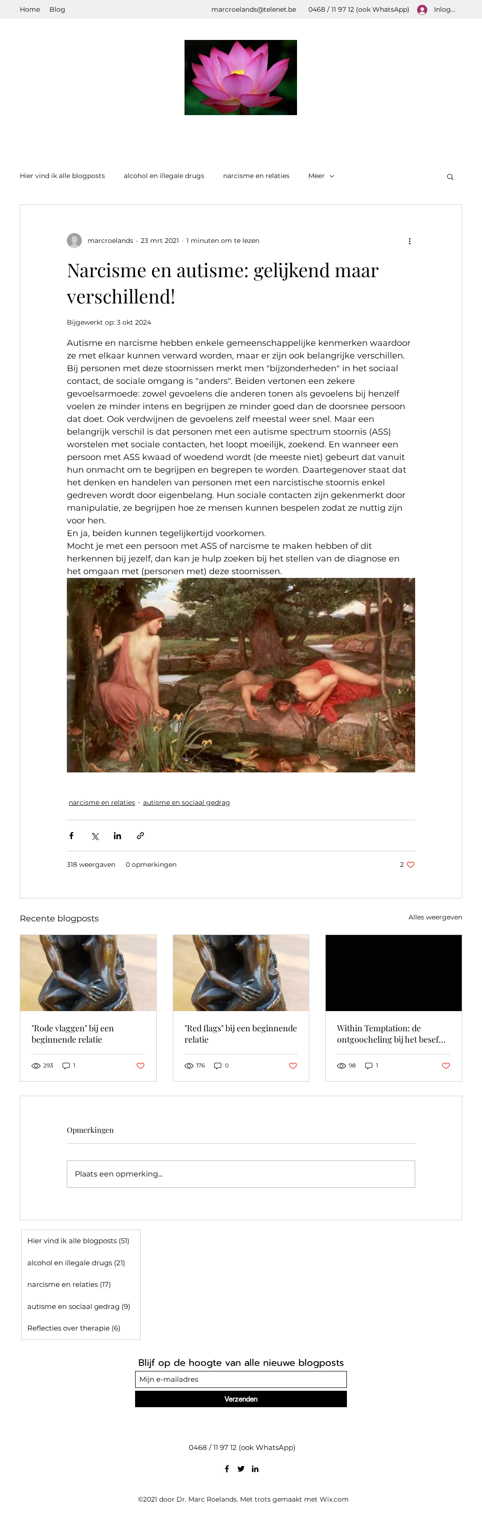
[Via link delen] (140, 835)
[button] (450, 176)
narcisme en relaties (256, 175)
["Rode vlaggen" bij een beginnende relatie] (88, 973)
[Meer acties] (409, 240)
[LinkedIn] (255, 1468)
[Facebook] (227, 1468)
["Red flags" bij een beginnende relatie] (241, 973)
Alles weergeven (435, 917)
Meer (316, 175)
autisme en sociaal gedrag (186, 802)
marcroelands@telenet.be (253, 9)
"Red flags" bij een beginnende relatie (241, 1033)
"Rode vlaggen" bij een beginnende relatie (73, 1033)
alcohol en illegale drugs (164, 175)
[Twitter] (241, 1468)
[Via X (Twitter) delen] (94, 835)
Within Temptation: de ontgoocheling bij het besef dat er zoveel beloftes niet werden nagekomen (388, 1033)
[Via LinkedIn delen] (117, 835)
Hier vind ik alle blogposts (62, 175)
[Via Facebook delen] (71, 835)
